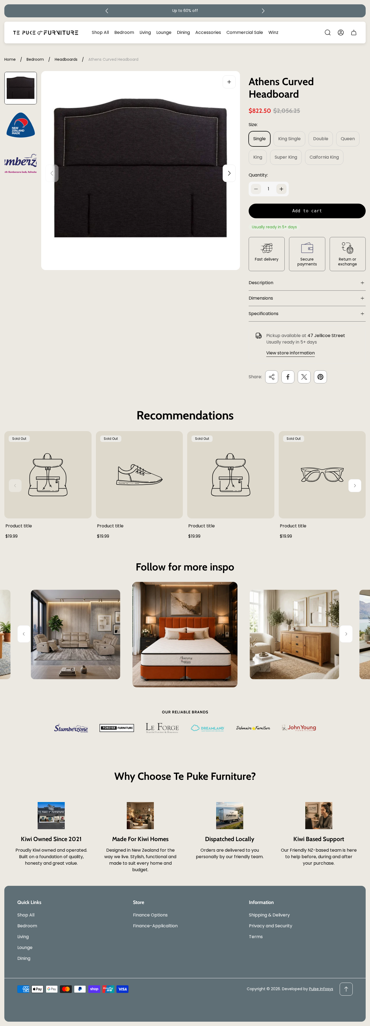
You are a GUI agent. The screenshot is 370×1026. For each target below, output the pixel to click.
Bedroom (35, 59)
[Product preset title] (48, 474)
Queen (348, 139)
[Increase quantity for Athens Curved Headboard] (281, 189)
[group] (20, 88)
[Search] (328, 33)
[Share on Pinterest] (320, 376)
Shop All (25, 915)
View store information (290, 353)
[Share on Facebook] (287, 376)
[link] (75, 634)
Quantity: (258, 175)
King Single (289, 139)
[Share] (271, 376)
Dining (23, 958)
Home (10, 59)
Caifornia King (324, 157)
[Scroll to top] (346, 989)
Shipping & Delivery (269, 915)
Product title (18, 526)
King (257, 157)
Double (320, 139)
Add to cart (307, 210)
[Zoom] (229, 81)
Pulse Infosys (321, 989)
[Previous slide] (107, 11)
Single (259, 139)
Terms (256, 937)
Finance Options (150, 915)
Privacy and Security (270, 926)
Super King (286, 157)
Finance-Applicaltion (155, 926)
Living (23, 937)
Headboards (66, 59)
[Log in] (341, 33)
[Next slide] (263, 11)
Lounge (25, 947)
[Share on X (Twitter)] (304, 376)
